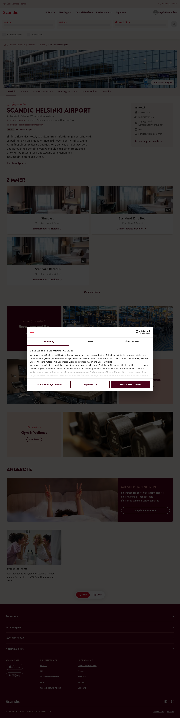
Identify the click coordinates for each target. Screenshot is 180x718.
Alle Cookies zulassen (130, 384)
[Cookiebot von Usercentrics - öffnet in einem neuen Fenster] (138, 332)
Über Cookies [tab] (132, 341)
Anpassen (88, 384)
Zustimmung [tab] (48, 341)
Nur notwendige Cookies (49, 384)
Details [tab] (90, 341)
